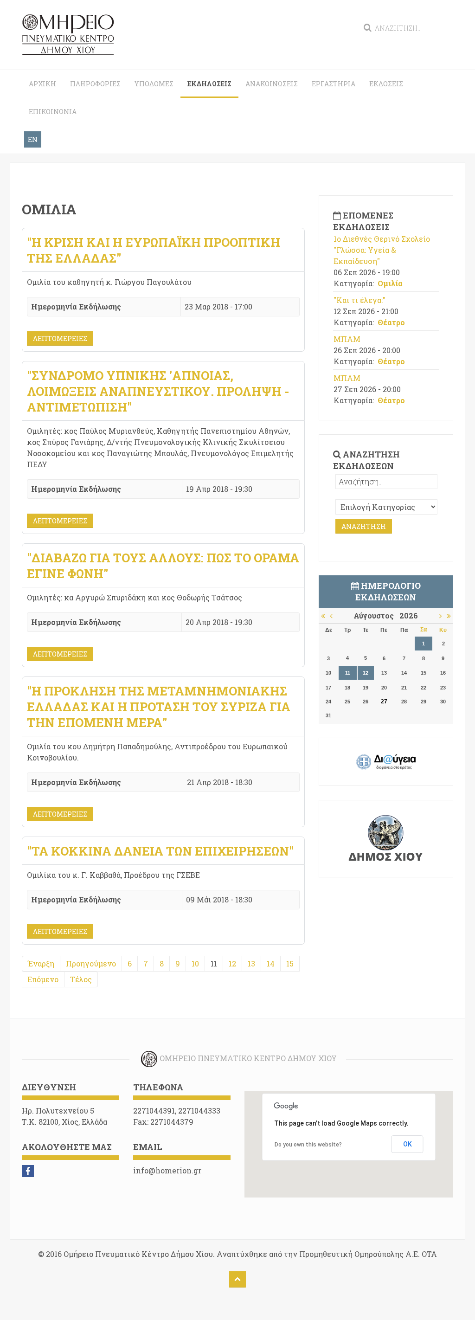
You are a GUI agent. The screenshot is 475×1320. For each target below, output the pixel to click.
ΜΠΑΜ (347, 339)
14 (271, 963)
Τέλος (81, 979)
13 (251, 963)
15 (290, 963)
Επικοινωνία (53, 111)
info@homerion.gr (167, 1170)
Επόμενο (42, 979)
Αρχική (42, 83)
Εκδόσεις (386, 83)
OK (407, 1144)
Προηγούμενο (91, 963)
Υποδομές (154, 83)
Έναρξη (41, 963)
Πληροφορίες (95, 83)
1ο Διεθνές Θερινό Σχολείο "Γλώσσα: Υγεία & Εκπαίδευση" (382, 250)
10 (195, 963)
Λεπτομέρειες (60, 338)
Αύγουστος (376, 615)
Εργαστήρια (333, 83)
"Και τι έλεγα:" (359, 300)
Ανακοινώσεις (271, 83)
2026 (408, 615)
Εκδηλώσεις (209, 83)
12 (232, 963)
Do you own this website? (308, 1144)
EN (33, 139)
